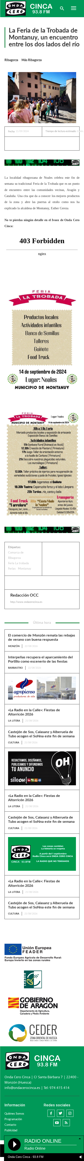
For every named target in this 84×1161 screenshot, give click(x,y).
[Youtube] (56, 1122)
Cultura (13, 742)
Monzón (13, 646)
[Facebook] (26, 143)
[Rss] (66, 1122)
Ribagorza (11, 60)
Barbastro (15, 668)
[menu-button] (73, 9)
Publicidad (10, 1130)
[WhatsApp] (47, 143)
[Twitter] (36, 143)
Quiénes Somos (14, 1113)
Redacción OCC (24, 595)
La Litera (14, 720)
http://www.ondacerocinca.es (26, 602)
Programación (13, 1119)
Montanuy (24, 568)
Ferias (12, 568)
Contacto (10, 1125)
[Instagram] (69, 1113)
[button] (62, 8)
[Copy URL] (57, 143)
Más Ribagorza (32, 60)
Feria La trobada (18, 563)
